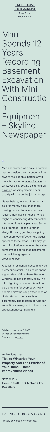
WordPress (30, 420)
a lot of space (33, 181)
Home (20, 337)
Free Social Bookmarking (17, 333)
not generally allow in (30, 278)
